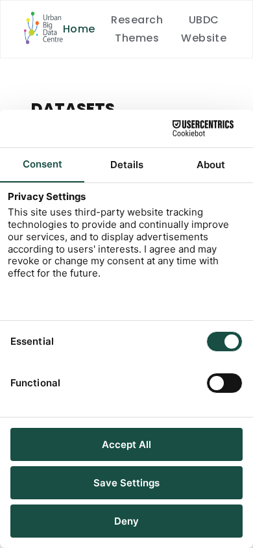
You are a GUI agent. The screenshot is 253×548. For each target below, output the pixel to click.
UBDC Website (203, 28)
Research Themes (137, 28)
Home (79, 28)
